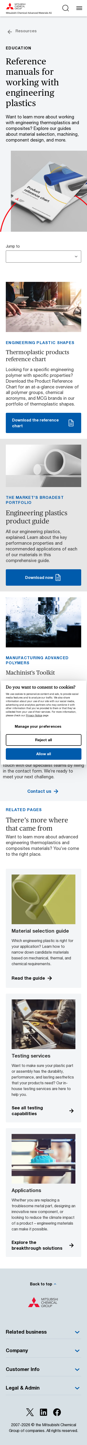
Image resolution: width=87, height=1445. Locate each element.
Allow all (43, 754)
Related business (26, 1332)
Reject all (43, 740)
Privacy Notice (34, 715)
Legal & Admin (23, 1388)
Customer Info (23, 1369)
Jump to (13, 246)
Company (17, 1350)
